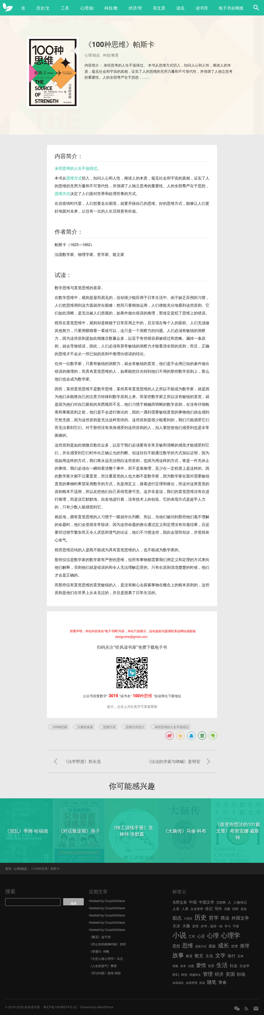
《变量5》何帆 (99, 951)
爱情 (201, 965)
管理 (208, 973)
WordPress (105, 1007)
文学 (220, 955)
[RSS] (246, 1008)
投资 (234, 946)
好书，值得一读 (211, 926)
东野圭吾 (179, 902)
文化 (209, 955)
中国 (193, 902)
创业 (244, 908)
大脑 (186, 925)
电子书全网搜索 (231, 11)
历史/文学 (43, 11)
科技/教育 (111, 11)
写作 (218, 908)
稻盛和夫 (195, 975)
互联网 (221, 902)
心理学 (230, 934)
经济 (219, 974)
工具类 (65, 11)
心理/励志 (87, 11)
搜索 (10, 891)
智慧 (175, 966)
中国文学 (206, 902)
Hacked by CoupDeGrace (107, 900)
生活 (222, 964)
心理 (213, 935)
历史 (200, 917)
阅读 (202, 983)
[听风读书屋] (7, 7)
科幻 (175, 974)
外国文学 (240, 917)
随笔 (211, 981)
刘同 (235, 908)
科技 (184, 974)
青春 (222, 982)
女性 (195, 925)
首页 (23, 11)
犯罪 (211, 965)
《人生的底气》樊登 (103, 965)
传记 (209, 908)
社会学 (245, 965)
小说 (179, 935)
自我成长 (178, 983)
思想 (176, 945)
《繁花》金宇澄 (100, 937)
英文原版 (159, 11)
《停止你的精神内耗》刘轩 (107, 944)
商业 (225, 918)
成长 (223, 945)
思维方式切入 (135, 727)
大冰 (176, 925)
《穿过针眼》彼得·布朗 (105, 973)
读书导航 (202, 11)
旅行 (231, 955)
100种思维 (59, 727)
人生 (176, 908)
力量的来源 (85, 727)
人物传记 (240, 902)
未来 (183, 966)
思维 (187, 945)
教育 (189, 955)
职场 (241, 974)
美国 (230, 973)
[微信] (237, 1008)
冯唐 (227, 908)
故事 (178, 955)
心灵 (201, 936)
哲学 (214, 917)
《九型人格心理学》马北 (106, 958)
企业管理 (197, 908)
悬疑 (212, 945)
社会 (233, 965)
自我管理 (191, 983)
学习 (228, 926)
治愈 (191, 965)
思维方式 (74, 178)
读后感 (180, 11)
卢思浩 (188, 918)
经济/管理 (135, 11)
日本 (240, 956)
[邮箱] (256, 1008)
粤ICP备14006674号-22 (60, 1007)
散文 (199, 955)
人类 (185, 908)
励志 (177, 917)
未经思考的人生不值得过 (76, 168)
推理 (244, 945)
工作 (191, 936)
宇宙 (236, 926)
